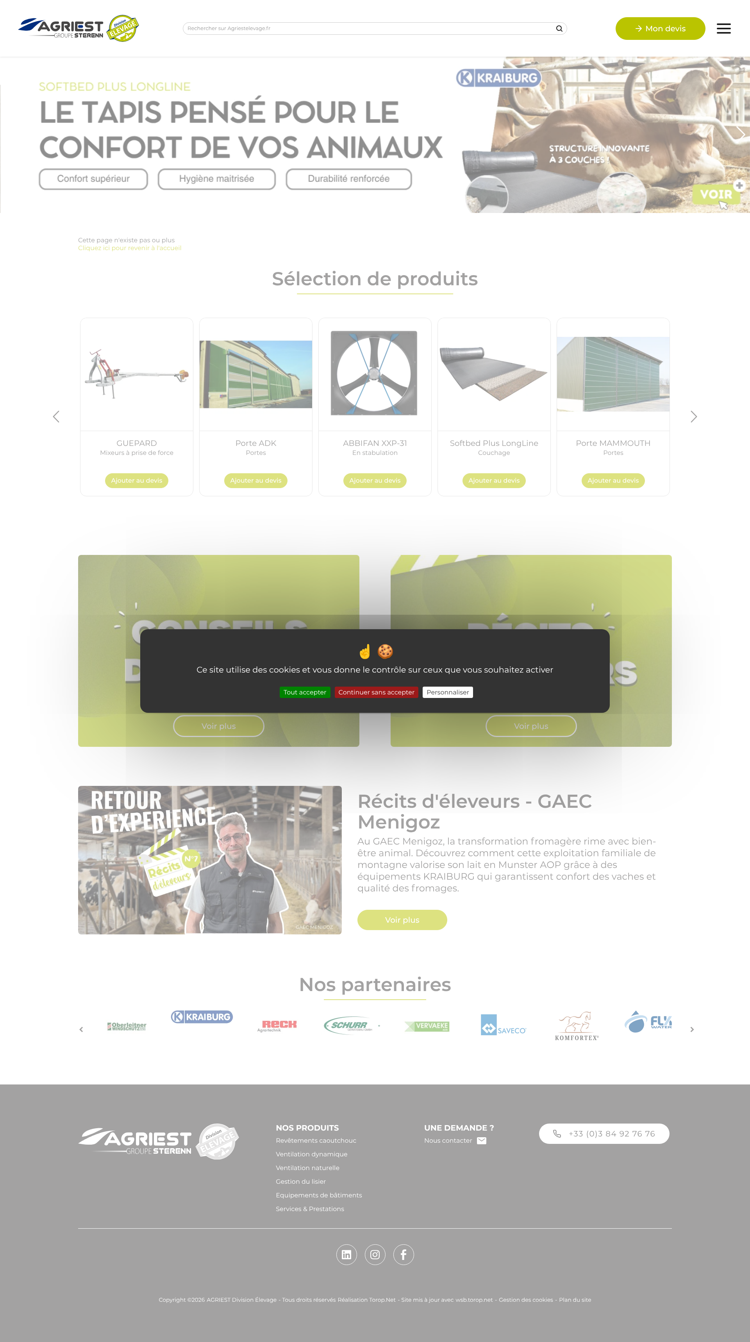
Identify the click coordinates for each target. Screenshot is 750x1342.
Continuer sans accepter (377, 692)
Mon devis (665, 28)
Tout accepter (305, 692)
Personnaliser (448, 692)
